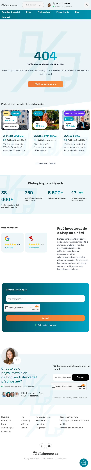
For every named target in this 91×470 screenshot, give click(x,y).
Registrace (41, 427)
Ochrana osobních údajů (71, 427)
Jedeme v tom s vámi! (74, 113)
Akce (6, 113)
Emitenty (71, 245)
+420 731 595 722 (63, 3)
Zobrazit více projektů (45, 163)
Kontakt (6, 17)
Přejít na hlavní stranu (45, 84)
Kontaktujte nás (44, 417)
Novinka (15, 113)
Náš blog (25, 424)
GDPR (85, 397)
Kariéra (24, 427)
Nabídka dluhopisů (11, 12)
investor (65, 257)
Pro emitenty (62, 12)
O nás (28, 12)
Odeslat (45, 318)
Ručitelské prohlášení (16, 140)
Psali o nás (6, 431)
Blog (77, 12)
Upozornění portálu (68, 417)
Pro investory (43, 12)
